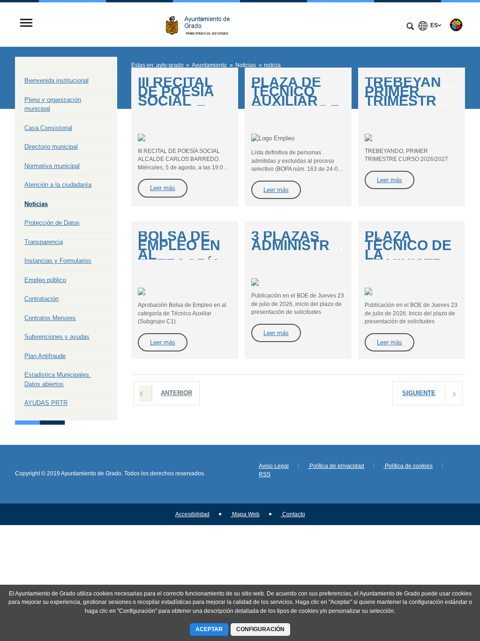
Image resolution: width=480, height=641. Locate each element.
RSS (264, 474)
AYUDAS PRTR (46, 402)
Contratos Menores (50, 317)
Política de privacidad (336, 466)
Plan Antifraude (45, 355)
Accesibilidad (192, 514)
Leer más (162, 187)
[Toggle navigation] (26, 23)
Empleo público (45, 279)
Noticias (36, 203)
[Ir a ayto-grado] (201, 23)
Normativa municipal (52, 165)
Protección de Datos (52, 222)
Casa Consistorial (48, 127)
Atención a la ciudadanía (57, 184)
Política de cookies (408, 466)
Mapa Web (245, 514)
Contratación (41, 298)
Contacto (293, 514)
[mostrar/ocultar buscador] (410, 27)
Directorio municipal (51, 146)
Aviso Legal (274, 466)
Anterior (176, 393)
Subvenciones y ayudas (57, 336)
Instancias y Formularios (57, 260)
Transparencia (43, 241)
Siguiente (418, 393)
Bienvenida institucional (56, 80)
